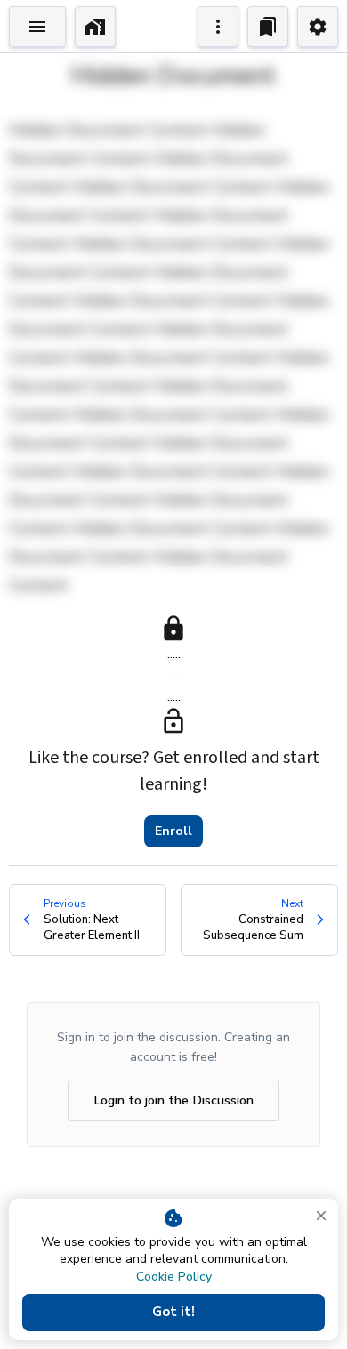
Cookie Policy (174, 1276)
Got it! (173, 1312)
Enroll (173, 831)
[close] (321, 1215)
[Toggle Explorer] (37, 26)
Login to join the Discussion (173, 1100)
